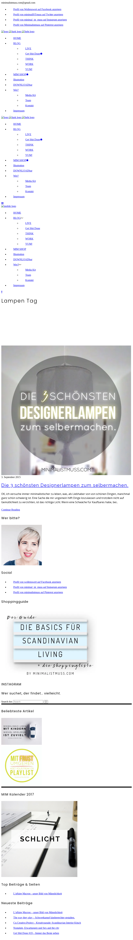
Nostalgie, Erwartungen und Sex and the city (36, 928)
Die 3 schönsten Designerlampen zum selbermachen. (64, 485)
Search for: (6, 701)
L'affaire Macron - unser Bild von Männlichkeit (37, 893)
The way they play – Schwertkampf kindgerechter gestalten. (44, 917)
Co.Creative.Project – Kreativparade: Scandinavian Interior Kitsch (47, 922)
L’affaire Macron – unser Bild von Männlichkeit (37, 912)
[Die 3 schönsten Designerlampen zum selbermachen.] (66, 474)
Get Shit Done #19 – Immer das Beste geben (36, 933)
